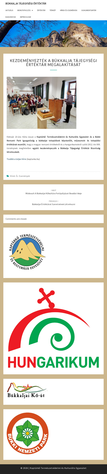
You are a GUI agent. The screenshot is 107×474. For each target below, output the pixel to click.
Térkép (53, 10)
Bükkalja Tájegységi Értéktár (25, 3)
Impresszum (25, 17)
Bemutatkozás (24, 10)
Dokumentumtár (89, 10)
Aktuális (9, 10)
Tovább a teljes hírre (16, 159)
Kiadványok (10, 17)
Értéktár (41, 10)
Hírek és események (68, 10)
